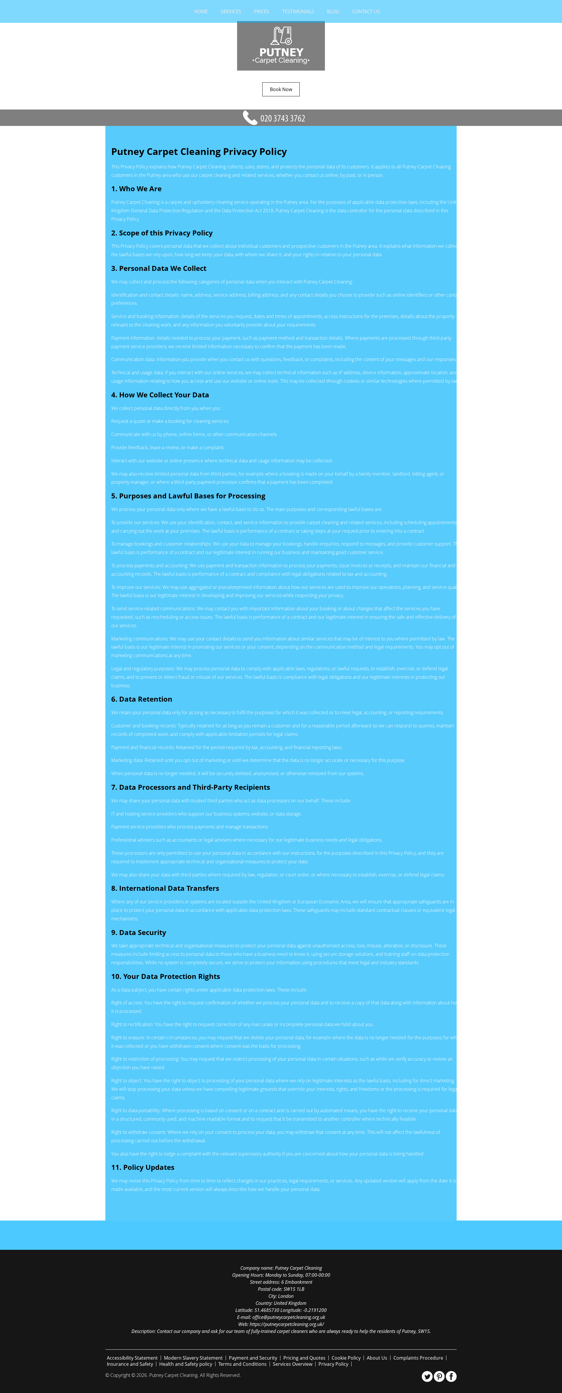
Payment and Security (253, 1358)
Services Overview (292, 1364)
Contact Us (366, 11)
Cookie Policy (346, 1358)
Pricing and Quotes (304, 1358)
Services (231, 11)
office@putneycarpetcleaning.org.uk (288, 1317)
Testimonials (298, 11)
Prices (261, 11)
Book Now (281, 89)
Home (201, 11)
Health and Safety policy (185, 1364)
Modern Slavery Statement (193, 1358)
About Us (377, 1358)
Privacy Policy (333, 1364)
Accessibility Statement (132, 1358)
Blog (333, 11)
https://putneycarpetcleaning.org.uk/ (287, 1324)
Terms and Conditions (242, 1364)
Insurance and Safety (130, 1364)
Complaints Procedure (418, 1358)
